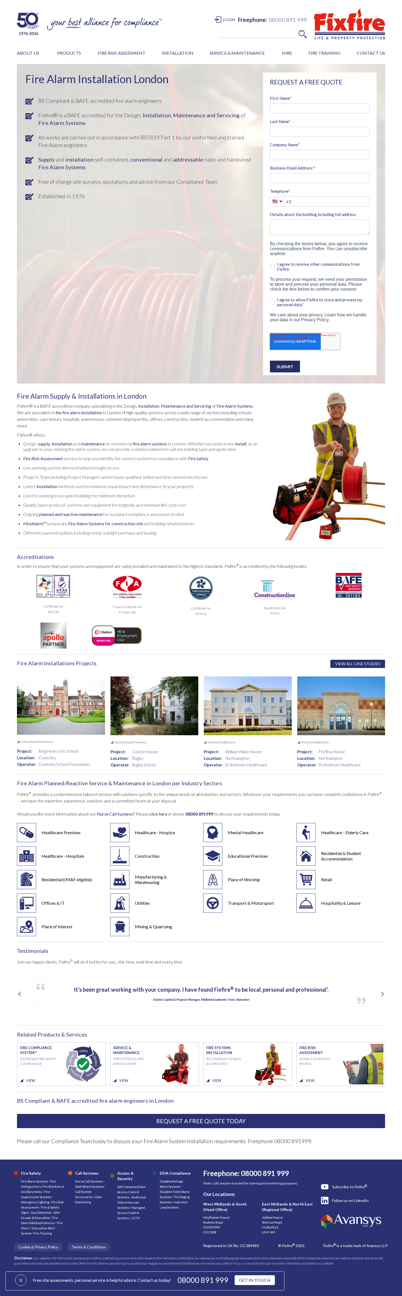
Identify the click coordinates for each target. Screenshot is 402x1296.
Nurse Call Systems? (115, 813)
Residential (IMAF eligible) (67, 879)
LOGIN (229, 19)
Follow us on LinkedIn (350, 1200)
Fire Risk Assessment (43, 458)
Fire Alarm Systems (62, 122)
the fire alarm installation (79, 412)
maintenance (93, 443)
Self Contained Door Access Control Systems (131, 1192)
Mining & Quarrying (153, 926)
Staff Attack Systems (89, 1186)
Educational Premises (248, 856)
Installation (148, 405)
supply (44, 443)
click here (158, 813)
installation (79, 159)
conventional (146, 159)
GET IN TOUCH (254, 1280)
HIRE (287, 53)
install (240, 443)
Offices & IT (53, 903)
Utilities (142, 903)
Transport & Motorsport (251, 903)
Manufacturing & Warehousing (151, 879)
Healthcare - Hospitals (63, 856)
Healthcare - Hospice (155, 832)
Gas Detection (41, 1212)
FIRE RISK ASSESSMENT (121, 53)
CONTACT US (371, 53)
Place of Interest (57, 926)
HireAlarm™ (34, 523)
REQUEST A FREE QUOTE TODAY (201, 1120)
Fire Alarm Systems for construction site (105, 523)
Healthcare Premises (61, 832)
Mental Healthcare (245, 832)
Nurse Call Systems (89, 1181)
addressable (188, 159)
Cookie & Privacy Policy (38, 1247)
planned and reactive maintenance (70, 514)
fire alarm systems (149, 443)
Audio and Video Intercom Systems (131, 1202)
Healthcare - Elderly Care (344, 832)
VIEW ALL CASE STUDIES (357, 663)
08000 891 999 (202, 1280)
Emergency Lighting (35, 1202)
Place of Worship (244, 879)
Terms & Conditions (89, 1247)
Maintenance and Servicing (206, 115)
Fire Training (43, 1233)
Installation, (157, 115)
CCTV (136, 1218)
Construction (147, 856)
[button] (28, 53)
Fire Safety (198, 458)
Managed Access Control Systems (131, 1213)
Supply (46, 159)
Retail (326, 879)
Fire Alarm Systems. (235, 405)
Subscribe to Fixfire (349, 1186)
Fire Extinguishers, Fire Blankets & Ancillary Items (42, 1186)
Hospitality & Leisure (340, 903)
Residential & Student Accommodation (341, 856)
